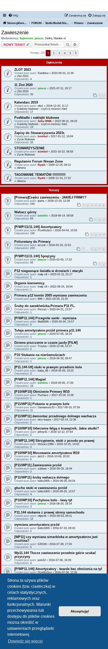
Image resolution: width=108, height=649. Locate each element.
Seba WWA (45, 121)
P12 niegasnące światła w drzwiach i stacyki (48, 271)
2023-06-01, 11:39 (62, 73)
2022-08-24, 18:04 (61, 286)
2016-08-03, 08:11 (61, 515)
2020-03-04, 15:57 (63, 321)
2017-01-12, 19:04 (62, 136)
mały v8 (42, 274)
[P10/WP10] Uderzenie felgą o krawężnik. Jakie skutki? (56, 428)
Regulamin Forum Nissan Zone (38, 161)
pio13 (41, 456)
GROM (42, 544)
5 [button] (70, 53)
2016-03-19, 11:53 (60, 245)
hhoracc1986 (46, 444)
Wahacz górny (25, 212)
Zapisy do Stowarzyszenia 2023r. (39, 133)
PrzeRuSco (45, 230)
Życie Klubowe (26, 139)
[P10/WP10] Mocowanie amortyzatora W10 (46, 453)
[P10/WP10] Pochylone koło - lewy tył (43, 500)
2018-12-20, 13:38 (58, 200)
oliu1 (40, 105)
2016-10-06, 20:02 (58, 456)
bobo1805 (44, 480)
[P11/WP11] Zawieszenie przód (38, 465)
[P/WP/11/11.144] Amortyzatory (38, 227)
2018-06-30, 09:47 (60, 358)
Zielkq (48, 38)
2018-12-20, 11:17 (57, 105)
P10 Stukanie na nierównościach (39, 355)
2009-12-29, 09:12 (59, 164)
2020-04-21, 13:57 (60, 309)
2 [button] (54, 53)
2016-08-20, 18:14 (60, 503)
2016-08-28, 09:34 (64, 480)
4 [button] (65, 53)
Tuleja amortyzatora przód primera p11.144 (47, 330)
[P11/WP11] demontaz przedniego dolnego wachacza (55, 416)
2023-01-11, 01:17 (61, 274)
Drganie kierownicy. (29, 283)
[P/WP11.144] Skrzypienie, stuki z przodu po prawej (54, 440)
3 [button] (59, 53)
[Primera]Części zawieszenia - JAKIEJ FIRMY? (50, 197)
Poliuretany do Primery (32, 242)
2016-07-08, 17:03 (60, 544)
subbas (42, 468)
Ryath (41, 164)
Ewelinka (43, 73)
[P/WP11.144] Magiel (30, 379)
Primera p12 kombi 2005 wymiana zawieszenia (50, 295)
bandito (43, 215)
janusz (39, 38)
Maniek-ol (60, 38)
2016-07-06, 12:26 (66, 572)
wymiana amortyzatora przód (37, 524)
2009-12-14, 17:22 (59, 178)
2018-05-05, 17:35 (62, 382)
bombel (43, 136)
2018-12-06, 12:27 (60, 346)
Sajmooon (26, 38)
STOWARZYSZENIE (29, 148)
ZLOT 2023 (22, 70)
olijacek (42, 515)
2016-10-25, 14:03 (68, 444)
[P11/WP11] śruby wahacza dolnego (41, 477)
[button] (75, 53)
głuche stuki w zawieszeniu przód (40, 488)
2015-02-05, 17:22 (60, 259)
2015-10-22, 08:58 (62, 151)
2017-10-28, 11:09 (62, 395)
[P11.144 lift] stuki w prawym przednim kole (48, 367)
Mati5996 (43, 321)
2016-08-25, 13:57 (64, 491)
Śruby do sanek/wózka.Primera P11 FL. (44, 306)
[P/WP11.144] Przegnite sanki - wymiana (45, 318)
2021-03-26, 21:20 (56, 298)
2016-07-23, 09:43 (64, 528)
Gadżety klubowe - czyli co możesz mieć (42, 108)
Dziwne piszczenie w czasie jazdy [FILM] (46, 342)
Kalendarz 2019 (26, 102)
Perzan (42, 309)
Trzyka (42, 346)
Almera (21, 167)
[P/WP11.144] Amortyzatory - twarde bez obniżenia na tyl (58, 569)
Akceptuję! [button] (80, 611)
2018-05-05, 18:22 (62, 370)
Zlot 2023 (22, 76)
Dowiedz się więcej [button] (25, 641)
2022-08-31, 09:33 (66, 121)
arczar (42, 245)
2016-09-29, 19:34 (61, 468)
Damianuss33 (46, 407)
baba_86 (43, 370)
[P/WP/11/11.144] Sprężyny (34, 256)
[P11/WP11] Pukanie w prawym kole (41, 404)
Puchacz (43, 395)
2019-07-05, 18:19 (60, 333)
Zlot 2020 (22, 91)
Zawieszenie (15, 32)
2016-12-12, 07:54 (61, 431)
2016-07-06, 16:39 (60, 560)
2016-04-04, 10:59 (66, 230)
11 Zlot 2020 (23, 85)
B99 (40, 298)
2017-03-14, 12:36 (65, 419)
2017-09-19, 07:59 (69, 407)
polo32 (42, 560)
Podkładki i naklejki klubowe (36, 118)
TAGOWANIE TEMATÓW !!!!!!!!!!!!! (40, 174)
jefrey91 (42, 431)
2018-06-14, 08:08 (62, 215)
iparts (41, 200)
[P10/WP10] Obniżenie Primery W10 (42, 392)
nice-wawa (44, 419)
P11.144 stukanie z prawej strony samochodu (49, 512)
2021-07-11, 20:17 (60, 88)
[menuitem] (13, 15)
